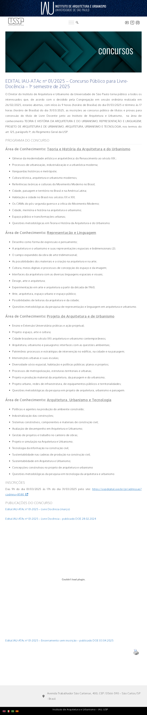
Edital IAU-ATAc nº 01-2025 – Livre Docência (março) (37, 509)
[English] (5, 702)
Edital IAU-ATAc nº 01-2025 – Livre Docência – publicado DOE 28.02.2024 (50, 518)
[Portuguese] (13, 702)
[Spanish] (18, 702)
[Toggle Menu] (71, 22)
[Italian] (9, 702)
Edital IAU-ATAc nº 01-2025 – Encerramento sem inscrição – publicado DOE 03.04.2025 (59, 640)
